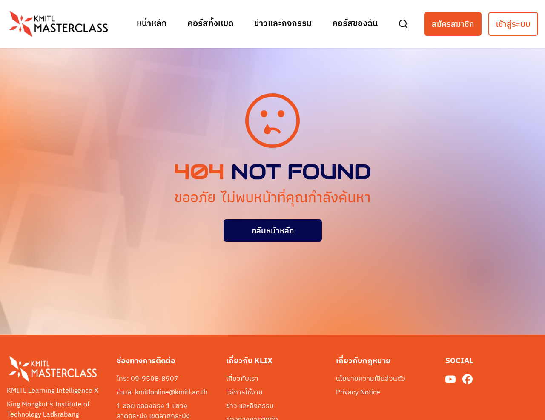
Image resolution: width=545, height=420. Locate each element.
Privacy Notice (358, 393)
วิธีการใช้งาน (244, 393)
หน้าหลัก (152, 24)
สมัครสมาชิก (453, 24)
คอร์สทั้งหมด (210, 24)
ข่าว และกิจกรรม (250, 406)
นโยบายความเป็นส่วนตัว (370, 379)
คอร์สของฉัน (355, 24)
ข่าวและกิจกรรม (283, 24)
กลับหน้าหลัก (273, 230)
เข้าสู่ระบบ (513, 24)
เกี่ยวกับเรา (242, 379)
